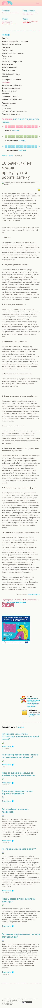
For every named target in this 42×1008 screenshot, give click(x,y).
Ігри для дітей (7, 64)
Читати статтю (7, 746)
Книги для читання (9, 67)
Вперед (39, 126)
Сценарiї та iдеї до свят (11, 44)
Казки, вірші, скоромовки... (13, 53)
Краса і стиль (7, 56)
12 (35, 126)
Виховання (6, 82)
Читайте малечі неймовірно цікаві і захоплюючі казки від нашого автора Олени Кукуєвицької (33, 702)
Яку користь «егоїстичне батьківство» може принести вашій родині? (20, 736)
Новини (6, 34)
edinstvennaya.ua (34, 594)
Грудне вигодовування (11, 88)
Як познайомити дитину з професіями (15, 810)
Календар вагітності (10, 96)
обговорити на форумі (16, 602)
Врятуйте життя (8, 70)
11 (33, 126)
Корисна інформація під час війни (15, 41)
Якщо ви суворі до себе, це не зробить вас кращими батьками (18, 774)
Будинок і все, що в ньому (12, 99)
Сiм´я (4, 58)
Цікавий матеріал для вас (34, 715)
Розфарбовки (7, 50)
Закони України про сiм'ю (12, 61)
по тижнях (6, 105)
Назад (2, 126)
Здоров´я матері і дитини (12, 85)
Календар (7, 119)
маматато (7, 3)
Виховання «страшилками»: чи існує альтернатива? (21, 935)
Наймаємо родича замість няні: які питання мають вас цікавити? (20, 756)
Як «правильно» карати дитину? (19, 848)
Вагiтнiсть (6, 93)
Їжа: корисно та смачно (11, 79)
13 (38, 126)
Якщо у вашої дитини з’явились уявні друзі (18, 900)
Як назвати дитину (9, 91)
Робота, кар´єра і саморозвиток (14, 111)
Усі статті (21, 727)
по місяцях (6, 108)
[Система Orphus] (27, 1002)
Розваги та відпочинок (11, 114)
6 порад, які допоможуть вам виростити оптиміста (17, 792)
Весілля (5, 76)
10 (30, 126)
